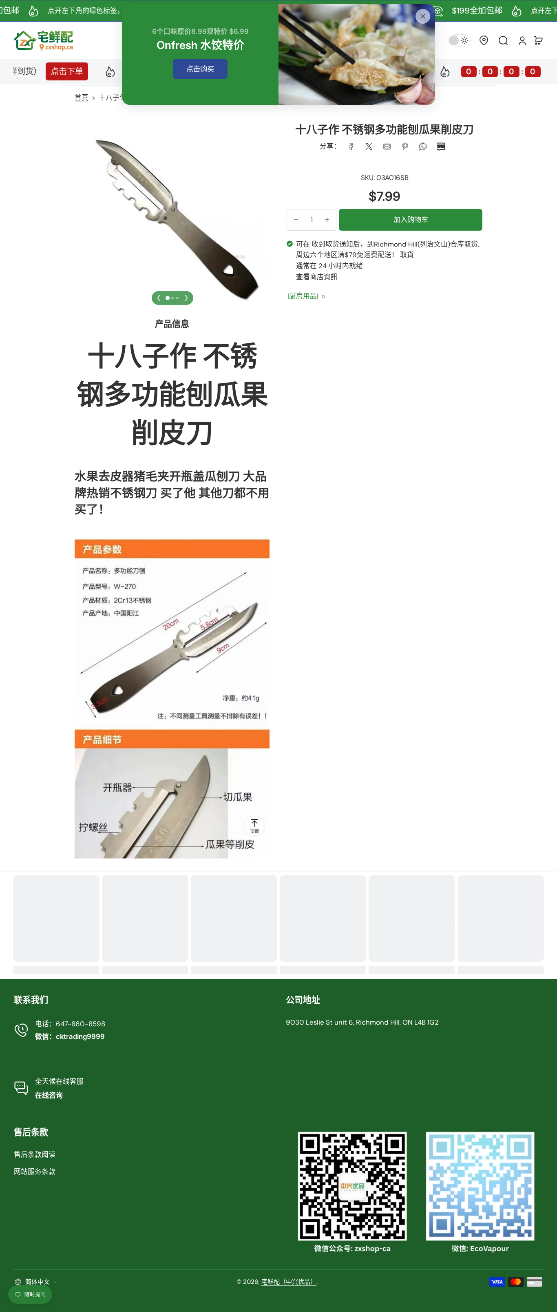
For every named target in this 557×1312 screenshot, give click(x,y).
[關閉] (423, 16)
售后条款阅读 (34, 1154)
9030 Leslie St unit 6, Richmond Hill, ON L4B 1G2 (362, 1022)
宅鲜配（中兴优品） (288, 1282)
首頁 (81, 97)
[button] (483, 40)
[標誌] (43, 40)
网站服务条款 (34, 1171)
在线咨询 (49, 1095)
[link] (351, 146)
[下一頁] (186, 298)
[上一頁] (159, 298)
